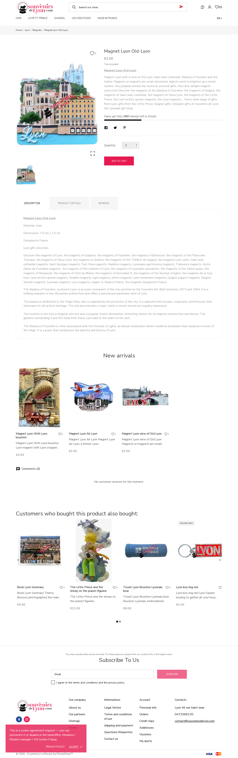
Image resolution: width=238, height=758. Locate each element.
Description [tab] (32, 203)
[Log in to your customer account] (209, 7)
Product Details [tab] (69, 203)
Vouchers (145, 734)
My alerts (145, 741)
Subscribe (172, 674)
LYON (18, 18)
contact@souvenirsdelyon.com (195, 721)
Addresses (146, 728)
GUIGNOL (59, 18)
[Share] (106, 128)
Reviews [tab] (104, 203)
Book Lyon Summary (30, 587)
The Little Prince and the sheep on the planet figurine (88, 589)
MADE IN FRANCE (107, 18)
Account (144, 700)
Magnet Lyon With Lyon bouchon (31, 435)
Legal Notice (112, 708)
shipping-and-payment (118, 725)
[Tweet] (115, 128)
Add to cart (119, 160)
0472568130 (184, 714)
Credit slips (146, 721)
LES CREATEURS (81, 18)
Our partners (77, 714)
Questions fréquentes (118, 732)
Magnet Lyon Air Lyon (83, 434)
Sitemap (74, 721)
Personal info (148, 708)
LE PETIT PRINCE (37, 18)
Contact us (111, 739)
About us (75, 708)
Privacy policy (55, 747)
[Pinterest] (125, 128)
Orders (143, 714)
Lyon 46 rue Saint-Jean (189, 708)
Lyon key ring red (187, 587)
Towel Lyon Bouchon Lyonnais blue (143, 589)
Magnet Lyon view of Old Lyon (142, 434)
